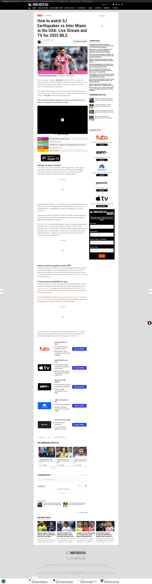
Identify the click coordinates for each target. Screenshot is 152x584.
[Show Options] (112, 242)
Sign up (85, 475)
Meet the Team (62, 565)
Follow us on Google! (81, 41)
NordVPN (81, 270)
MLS (49, 437)
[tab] (41, 485)
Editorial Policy (89, 565)
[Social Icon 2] (76, 558)
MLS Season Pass (42, 168)
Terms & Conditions (79, 565)
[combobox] (101, 242)
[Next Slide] (86, 457)
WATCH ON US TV (70, 8)
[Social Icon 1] (72, 558)
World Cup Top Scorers (75, 1)
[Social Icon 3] (80, 558)
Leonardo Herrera (49, 40)
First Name (93, 223)
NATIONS (97, 8)
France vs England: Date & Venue (47, 1)
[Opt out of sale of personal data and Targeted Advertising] (3, 581)
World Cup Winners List (62, 1)
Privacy (70, 565)
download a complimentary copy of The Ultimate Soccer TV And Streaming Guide (62, 298)
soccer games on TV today (45, 288)
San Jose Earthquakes (59, 437)
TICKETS (115, 8)
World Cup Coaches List (87, 1)
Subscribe (101, 256)
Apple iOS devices (59, 336)
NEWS (34, 8)
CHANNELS (107, 8)
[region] (62, 494)
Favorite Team (94, 247)
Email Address (94, 231)
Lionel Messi (73, 80)
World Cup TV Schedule (16, 1)
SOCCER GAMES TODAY (56, 8)
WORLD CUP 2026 (43, 8)
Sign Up (102, 145)
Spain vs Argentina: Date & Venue (30, 1)
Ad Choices (98, 565)
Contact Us (105, 565)
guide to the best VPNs (80, 274)
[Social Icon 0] (68, 558)
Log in (82, 475)
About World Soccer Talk (50, 565)
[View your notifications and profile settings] (86, 485)
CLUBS (90, 8)
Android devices (73, 336)
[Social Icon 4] (84, 558)
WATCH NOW (53, 150)
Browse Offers (79, 349)
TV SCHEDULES (81, 8)
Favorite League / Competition (98, 239)
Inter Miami (67, 93)
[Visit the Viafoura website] (84, 512)
